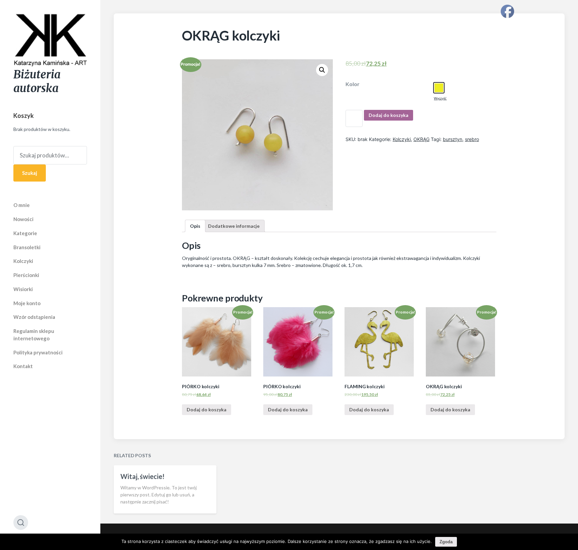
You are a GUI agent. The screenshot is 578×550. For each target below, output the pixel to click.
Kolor (353, 84)
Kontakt (23, 366)
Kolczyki (23, 261)
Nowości (23, 219)
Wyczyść (440, 98)
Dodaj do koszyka (388, 115)
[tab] (195, 226)
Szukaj (29, 173)
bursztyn (452, 139)
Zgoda (446, 541)
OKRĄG (421, 139)
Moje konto (26, 303)
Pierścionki (26, 275)
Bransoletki (26, 247)
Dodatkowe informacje (234, 226)
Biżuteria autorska (37, 81)
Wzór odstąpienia (34, 317)
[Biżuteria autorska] (50, 40)
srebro (472, 139)
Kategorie (25, 233)
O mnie (21, 205)
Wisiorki (23, 289)
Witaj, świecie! (142, 476)
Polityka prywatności (38, 352)
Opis (195, 226)
